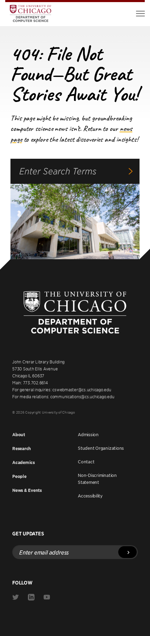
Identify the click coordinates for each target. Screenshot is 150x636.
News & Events (27, 490)
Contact (86, 461)
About (18, 435)
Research (21, 449)
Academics (23, 462)
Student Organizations (101, 448)
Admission (88, 434)
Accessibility (90, 495)
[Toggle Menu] (140, 13)
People (19, 476)
